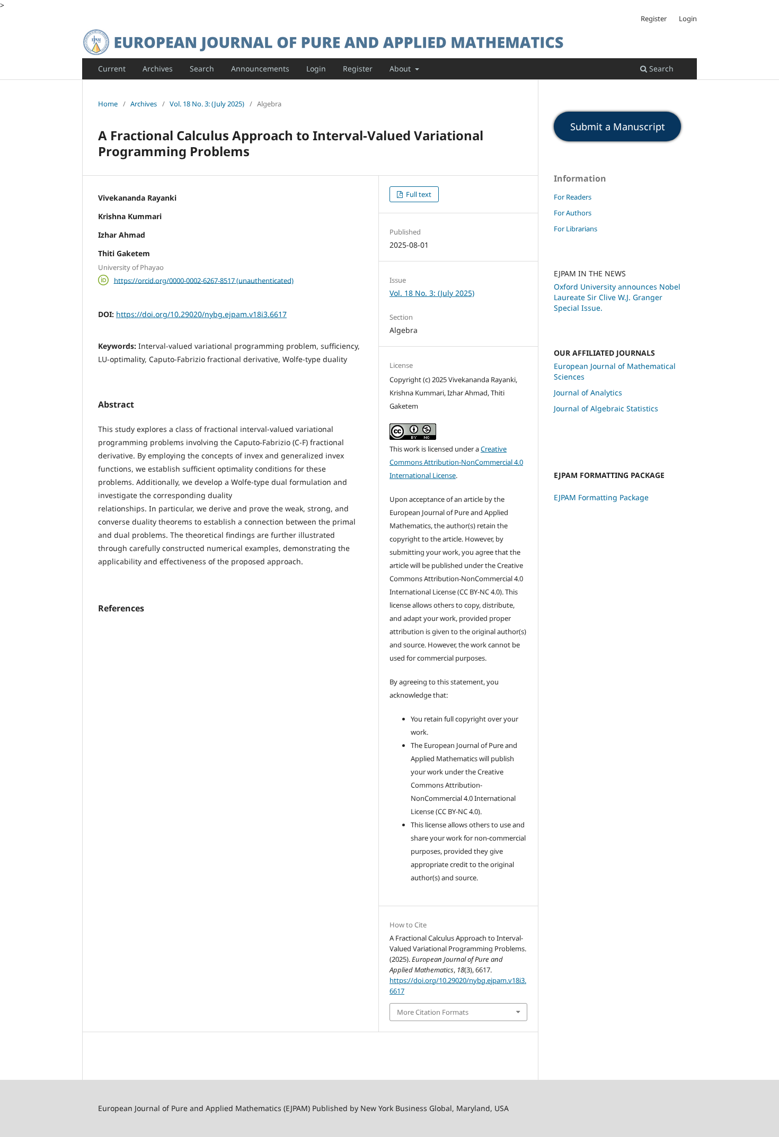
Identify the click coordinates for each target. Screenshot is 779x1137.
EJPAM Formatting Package (601, 497)
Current (112, 69)
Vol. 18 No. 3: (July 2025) (207, 104)
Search (202, 69)
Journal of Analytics (588, 392)
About (401, 69)
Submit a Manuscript (617, 126)
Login (316, 69)
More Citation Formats (432, 1012)
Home (108, 104)
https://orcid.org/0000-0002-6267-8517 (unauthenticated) (204, 280)
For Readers (572, 197)
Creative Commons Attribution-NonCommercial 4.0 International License (456, 462)
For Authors (572, 213)
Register (358, 69)
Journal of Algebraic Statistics (606, 408)
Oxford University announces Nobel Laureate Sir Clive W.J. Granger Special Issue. (617, 297)
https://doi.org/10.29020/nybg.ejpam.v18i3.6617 (201, 314)
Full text (417, 194)
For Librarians (575, 228)
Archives (158, 69)
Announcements (260, 69)
